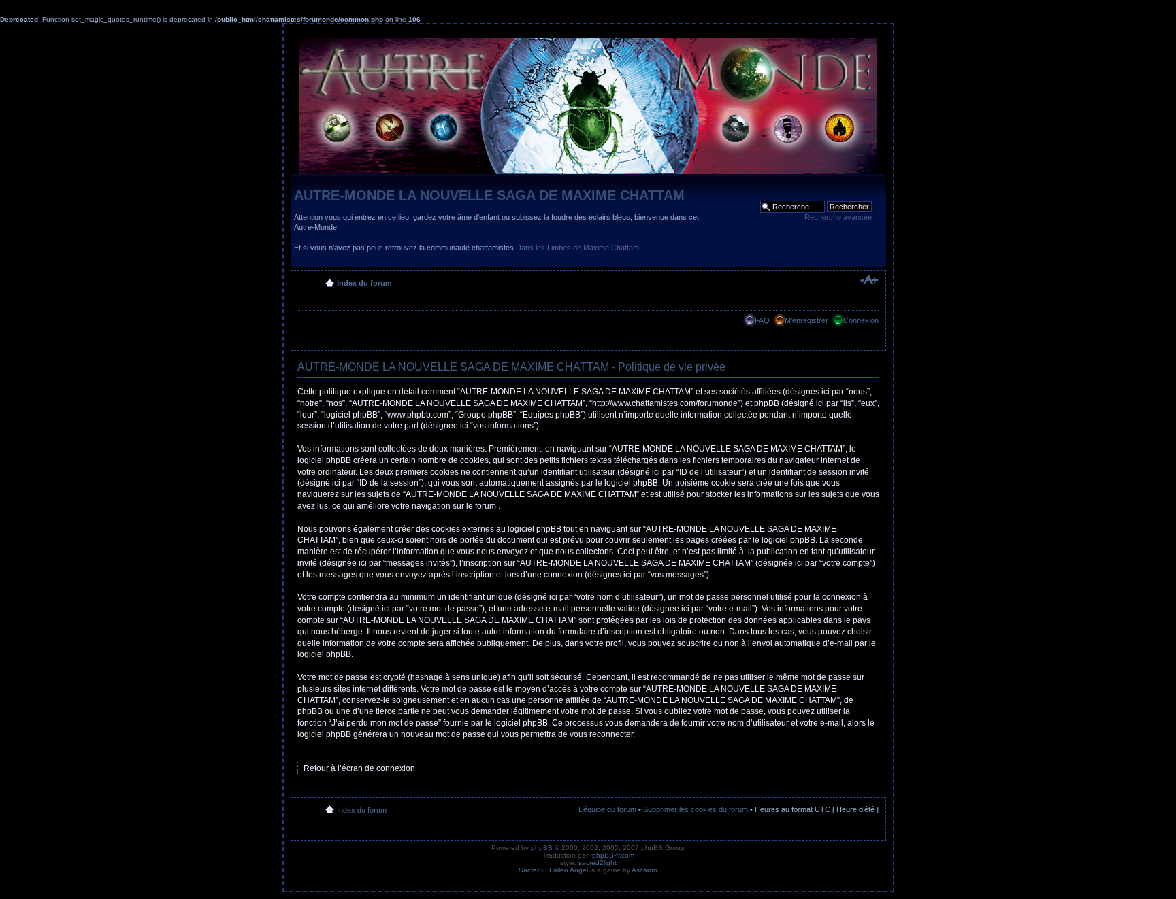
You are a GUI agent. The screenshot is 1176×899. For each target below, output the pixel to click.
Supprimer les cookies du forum (695, 809)
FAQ (762, 320)
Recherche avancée (838, 217)
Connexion (861, 320)
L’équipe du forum (607, 809)
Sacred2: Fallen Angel (553, 870)
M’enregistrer (806, 320)
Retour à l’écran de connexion (359, 768)
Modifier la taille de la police (869, 280)
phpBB (542, 847)
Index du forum (364, 283)
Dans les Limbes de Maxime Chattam (577, 247)
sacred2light (597, 862)
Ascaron (644, 870)
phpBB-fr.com (613, 855)
